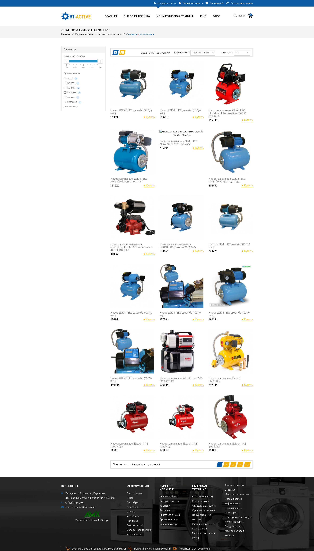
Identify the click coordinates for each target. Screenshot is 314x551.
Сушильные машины (203, 510)
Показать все (70, 106)
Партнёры (132, 502)
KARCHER (73, 92)
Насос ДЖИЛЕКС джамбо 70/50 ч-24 (180, 112)
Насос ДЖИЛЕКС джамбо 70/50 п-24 (229, 314)
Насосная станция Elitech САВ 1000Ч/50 (129, 445)
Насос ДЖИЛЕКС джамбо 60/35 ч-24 (131, 314)
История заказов (169, 501)
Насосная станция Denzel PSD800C (225, 379)
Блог (216, 16)
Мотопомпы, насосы (110, 34)
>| (247, 464)
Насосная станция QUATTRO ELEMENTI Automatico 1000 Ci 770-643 (227, 113)
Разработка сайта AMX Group (91, 520)
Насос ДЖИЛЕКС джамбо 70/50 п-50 (131, 379)
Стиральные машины (204, 505)
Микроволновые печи (237, 494)
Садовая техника (84, 34)
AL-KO (71, 78)
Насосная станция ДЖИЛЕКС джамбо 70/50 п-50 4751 (227, 180)
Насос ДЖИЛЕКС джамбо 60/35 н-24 (229, 246)
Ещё (203, 16)
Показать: (227, 52)
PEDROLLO (73, 102)
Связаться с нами (169, 515)
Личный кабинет (168, 496)
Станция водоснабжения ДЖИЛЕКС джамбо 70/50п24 (178, 246)
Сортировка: (181, 52)
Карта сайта (134, 534)
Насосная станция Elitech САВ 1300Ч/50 (178, 445)
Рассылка (164, 510)
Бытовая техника (137, 16)
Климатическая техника (175, 16)
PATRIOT (72, 97)
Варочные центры (202, 496)
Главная (111, 16)
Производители (168, 519)
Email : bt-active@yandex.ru (80, 507)
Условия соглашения (139, 530)
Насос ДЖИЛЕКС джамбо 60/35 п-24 (131, 112)
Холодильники (200, 501)
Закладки (164, 505)
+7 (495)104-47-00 (74, 502)
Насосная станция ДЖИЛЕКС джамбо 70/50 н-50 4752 (178, 143)
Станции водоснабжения (140, 34)
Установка (133, 516)
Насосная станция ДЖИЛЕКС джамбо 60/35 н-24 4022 (129, 180)
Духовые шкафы (234, 485)
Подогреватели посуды (239, 517)
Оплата (131, 511)
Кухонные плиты (234, 521)
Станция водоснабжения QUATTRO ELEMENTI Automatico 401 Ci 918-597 (131, 247)
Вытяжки (230, 489)
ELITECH (73, 88)
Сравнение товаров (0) (155, 52)
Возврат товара (168, 524)
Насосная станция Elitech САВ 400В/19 (227, 445)
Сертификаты (135, 493)
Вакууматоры (233, 526)
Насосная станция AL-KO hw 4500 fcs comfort (181, 379)
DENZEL (72, 83)
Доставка (132, 507)
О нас (130, 498)
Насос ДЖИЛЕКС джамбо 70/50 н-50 (180, 314)
